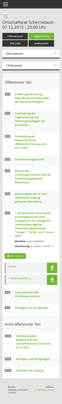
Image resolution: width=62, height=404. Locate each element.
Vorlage (12, 266)
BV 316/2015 (17, 256)
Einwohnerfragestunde (29, 159)
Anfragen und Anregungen (32, 307)
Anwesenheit (41, 43)
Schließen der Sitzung (29, 370)
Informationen (15, 36)
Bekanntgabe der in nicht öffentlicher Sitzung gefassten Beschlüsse (31, 197)
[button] (52, 268)
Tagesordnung (41, 36)
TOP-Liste (15, 43)
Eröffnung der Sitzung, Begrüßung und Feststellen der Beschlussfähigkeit (32, 98)
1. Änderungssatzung (19, 278)
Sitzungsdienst (44, 390)
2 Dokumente (14, 65)
